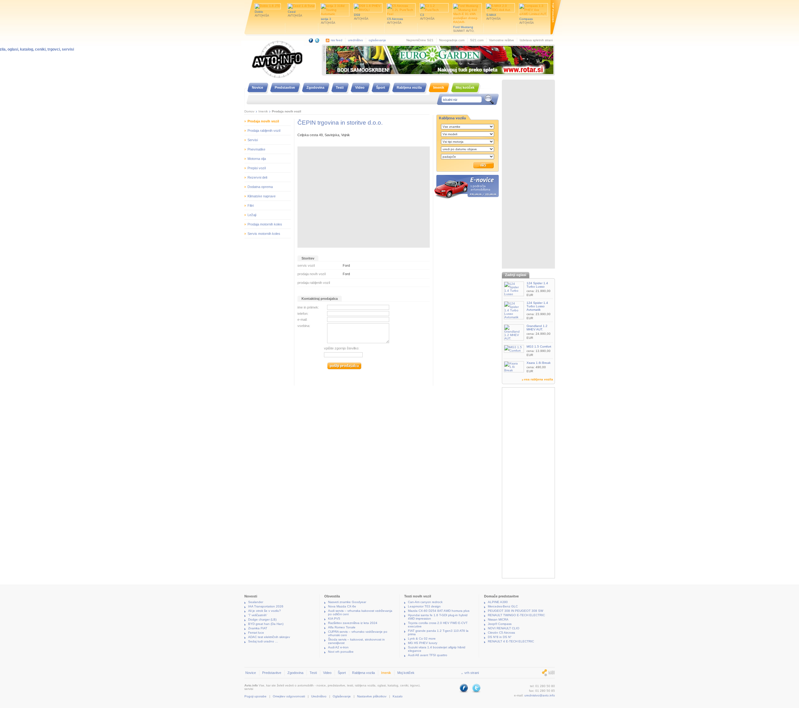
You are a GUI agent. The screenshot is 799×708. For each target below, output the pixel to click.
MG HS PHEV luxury (422, 643)
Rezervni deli (257, 177)
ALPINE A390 (498, 602)
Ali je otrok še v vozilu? (264, 610)
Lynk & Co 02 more (422, 638)
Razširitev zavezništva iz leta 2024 (352, 623)
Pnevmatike (256, 149)
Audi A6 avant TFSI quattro (427, 655)
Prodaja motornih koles (265, 224)
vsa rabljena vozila (538, 379)
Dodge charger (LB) (262, 619)
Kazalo (398, 696)
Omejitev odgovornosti (289, 696)
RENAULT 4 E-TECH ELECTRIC (511, 641)
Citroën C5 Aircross (501, 632)
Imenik (263, 111)
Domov (249, 111)
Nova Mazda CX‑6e (342, 606)
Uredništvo (318, 696)
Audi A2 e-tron (338, 647)
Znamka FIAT (257, 628)
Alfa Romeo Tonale (341, 627)
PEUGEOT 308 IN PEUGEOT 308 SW (515, 610)
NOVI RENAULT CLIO (503, 628)
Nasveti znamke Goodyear (347, 602)
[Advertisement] (528, 175)
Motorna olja (257, 159)
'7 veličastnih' (257, 615)
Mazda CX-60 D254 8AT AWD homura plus (438, 610)
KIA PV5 (334, 618)
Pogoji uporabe (255, 696)
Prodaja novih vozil (286, 111)
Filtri (251, 205)
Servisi (253, 140)
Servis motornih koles (264, 233)
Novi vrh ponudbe (341, 651)
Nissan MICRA (498, 619)
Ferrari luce (256, 632)
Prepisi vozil (257, 168)
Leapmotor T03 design (424, 606)
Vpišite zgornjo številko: (341, 348)
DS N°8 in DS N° (500, 637)
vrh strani (471, 673)
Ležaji (252, 215)
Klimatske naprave (262, 196)
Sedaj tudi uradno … (263, 641)
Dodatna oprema (260, 187)
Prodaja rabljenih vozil (264, 130)
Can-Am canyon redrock (425, 602)
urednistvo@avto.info (539, 695)
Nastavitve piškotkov (371, 696)
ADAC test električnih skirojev (269, 637)
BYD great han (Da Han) (265, 624)
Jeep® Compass (500, 624)
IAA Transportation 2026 (265, 606)
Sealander (255, 602)
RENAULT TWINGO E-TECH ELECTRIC (516, 615)
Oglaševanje (342, 696)
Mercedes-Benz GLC (503, 606)
